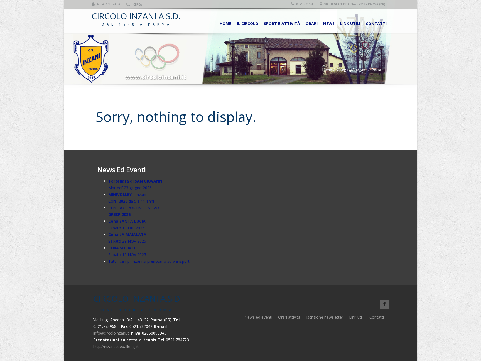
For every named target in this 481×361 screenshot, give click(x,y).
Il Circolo (247, 23)
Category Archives (351, 69)
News (329, 23)
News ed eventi (258, 317)
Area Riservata (108, 4)
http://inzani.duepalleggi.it (116, 346)
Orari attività (289, 317)
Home (225, 23)
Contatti (376, 23)
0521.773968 (304, 4)
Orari (312, 23)
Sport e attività (282, 23)
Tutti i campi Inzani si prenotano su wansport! (149, 261)
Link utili (350, 23)
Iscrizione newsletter (324, 317)
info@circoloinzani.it (111, 333)
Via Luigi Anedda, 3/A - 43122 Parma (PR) (354, 4)
